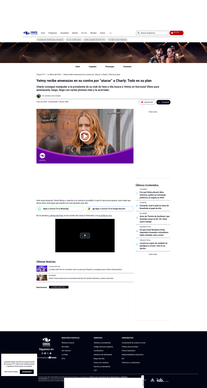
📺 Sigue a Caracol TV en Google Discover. (109, 209)
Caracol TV (40, 75)
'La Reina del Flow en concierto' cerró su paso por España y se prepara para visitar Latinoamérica (85, 269)
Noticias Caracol (68, 343)
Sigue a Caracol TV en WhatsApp (56, 209)
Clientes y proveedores (102, 343)
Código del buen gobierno (103, 347)
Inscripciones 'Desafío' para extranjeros (50, 39)
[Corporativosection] (144, 338)
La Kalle (65, 355)
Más (110, 33)
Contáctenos (98, 351)
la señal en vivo (105, 215)
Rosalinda (143, 202)
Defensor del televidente (103, 355)
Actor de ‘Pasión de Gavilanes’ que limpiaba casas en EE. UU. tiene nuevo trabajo (155, 219)
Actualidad (52, 275)
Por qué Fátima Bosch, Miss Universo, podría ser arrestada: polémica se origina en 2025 (153, 195)
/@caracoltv (148, 102)
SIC (123, 359)
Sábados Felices (145, 240)
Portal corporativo (128, 351)
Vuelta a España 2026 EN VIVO (94, 39)
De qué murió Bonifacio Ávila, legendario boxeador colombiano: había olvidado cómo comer (154, 232)
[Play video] (85, 136)
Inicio (78, 67)
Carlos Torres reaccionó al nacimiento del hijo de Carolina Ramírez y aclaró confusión (81, 278)
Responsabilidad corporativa (132, 355)
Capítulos (92, 67)
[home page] (31, 33)
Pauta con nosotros (101, 362)
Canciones (127, 67)
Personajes (109, 67)
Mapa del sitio (99, 359)
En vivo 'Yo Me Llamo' (74, 39)
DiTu (63, 359)
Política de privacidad (130, 347)
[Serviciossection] (112, 338)
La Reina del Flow (54, 75)
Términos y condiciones (131, 362)
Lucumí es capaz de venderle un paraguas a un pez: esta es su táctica (153, 246)
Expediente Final (145, 227)
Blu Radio (65, 347)
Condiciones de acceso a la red (133, 343)
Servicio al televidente (102, 366)
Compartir (165, 102)
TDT (95, 370)
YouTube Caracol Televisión (117, 39)
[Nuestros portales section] (80, 338)
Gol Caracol (66, 351)
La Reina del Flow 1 (58, 287)
